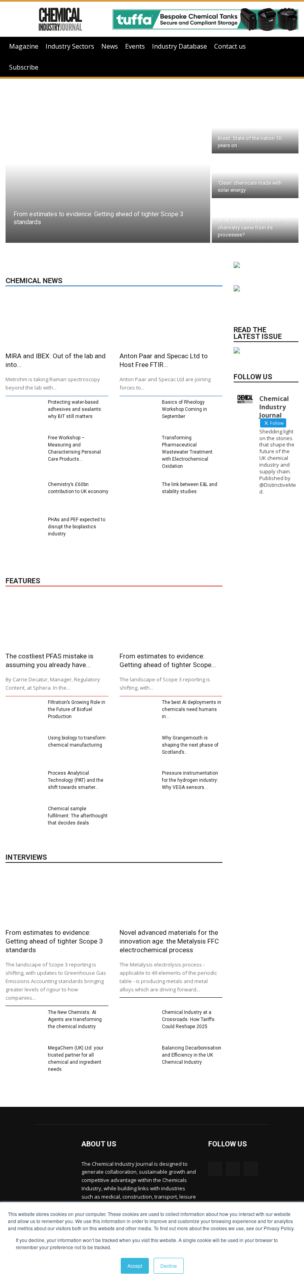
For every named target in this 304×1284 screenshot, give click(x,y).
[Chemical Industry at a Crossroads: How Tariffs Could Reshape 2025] (138, 1023)
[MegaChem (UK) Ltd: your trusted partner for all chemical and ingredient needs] (24, 1058)
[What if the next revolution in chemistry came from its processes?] (255, 221)
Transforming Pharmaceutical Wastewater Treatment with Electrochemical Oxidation (187, 452)
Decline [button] (168, 1265)
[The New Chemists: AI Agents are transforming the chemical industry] (24, 1023)
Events (135, 46)
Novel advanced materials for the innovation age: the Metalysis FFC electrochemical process (169, 941)
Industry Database (179, 46)
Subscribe (23, 67)
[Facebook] (251, 1169)
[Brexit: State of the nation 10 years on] (255, 131)
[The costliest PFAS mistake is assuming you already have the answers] (57, 622)
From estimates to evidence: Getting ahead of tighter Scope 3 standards (54, 941)
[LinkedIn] (215, 1169)
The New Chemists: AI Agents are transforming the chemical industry (75, 1019)
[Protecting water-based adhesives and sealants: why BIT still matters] (24, 412)
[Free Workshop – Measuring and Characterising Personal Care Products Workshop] (24, 448)
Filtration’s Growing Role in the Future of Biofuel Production (76, 709)
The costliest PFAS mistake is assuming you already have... (49, 660)
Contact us (230, 46)
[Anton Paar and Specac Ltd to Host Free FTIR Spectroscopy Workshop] (171, 322)
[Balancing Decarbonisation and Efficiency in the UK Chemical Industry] (138, 1058)
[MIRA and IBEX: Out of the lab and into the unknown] (57, 322)
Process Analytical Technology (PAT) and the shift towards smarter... (75, 780)
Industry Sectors (70, 46)
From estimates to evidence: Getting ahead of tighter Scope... (168, 660)
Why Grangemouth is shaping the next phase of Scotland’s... (190, 745)
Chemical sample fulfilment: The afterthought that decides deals (78, 816)
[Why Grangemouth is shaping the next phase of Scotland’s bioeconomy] (138, 748)
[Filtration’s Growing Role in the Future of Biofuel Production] (24, 713)
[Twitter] (233, 1169)
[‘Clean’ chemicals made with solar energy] (255, 176)
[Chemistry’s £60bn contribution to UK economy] (24, 495)
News (109, 46)
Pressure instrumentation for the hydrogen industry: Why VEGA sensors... (190, 780)
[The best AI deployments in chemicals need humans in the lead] (138, 713)
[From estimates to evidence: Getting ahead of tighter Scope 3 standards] (108, 176)
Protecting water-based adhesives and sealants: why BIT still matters (75, 409)
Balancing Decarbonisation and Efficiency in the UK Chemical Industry (191, 1055)
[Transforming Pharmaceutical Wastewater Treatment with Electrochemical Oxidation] (138, 448)
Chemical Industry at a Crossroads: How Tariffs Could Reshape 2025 (188, 1019)
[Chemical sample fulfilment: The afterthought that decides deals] (24, 819)
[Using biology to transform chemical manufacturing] (24, 748)
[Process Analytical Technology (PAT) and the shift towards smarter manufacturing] (24, 783)
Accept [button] (134, 1265)
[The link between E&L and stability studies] (138, 495)
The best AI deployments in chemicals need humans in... (191, 709)
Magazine (23, 46)
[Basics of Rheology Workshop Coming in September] (138, 412)
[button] (288, 46)
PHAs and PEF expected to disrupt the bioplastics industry (76, 527)
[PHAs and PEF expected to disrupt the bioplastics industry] (24, 530)
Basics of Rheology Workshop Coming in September (184, 409)
